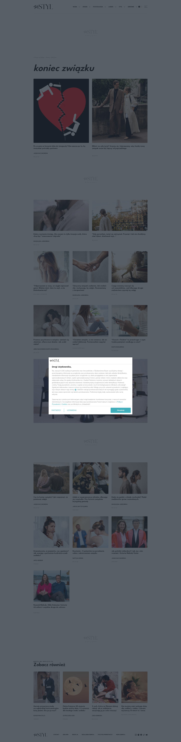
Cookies (64, 404)
